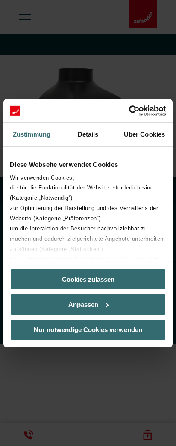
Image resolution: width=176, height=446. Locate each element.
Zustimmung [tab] (32, 134)
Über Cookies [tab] (144, 134)
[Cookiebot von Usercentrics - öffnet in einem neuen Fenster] (128, 110)
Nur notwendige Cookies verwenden (88, 329)
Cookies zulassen (88, 279)
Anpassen (83, 304)
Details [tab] (88, 134)
